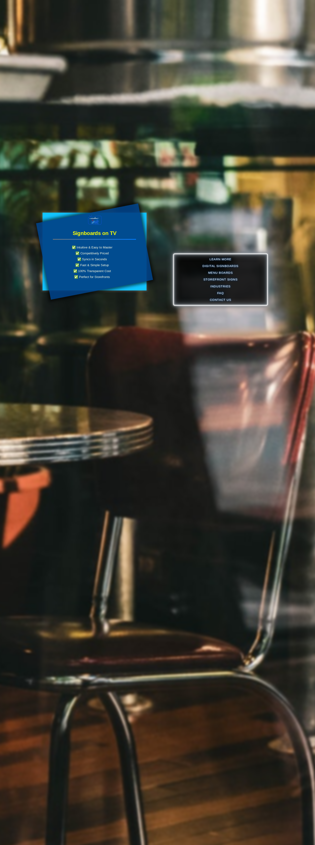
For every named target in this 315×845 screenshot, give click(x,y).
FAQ (220, 293)
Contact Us (220, 299)
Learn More (220, 259)
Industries (220, 286)
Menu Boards (220, 272)
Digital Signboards (220, 266)
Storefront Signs (220, 279)
